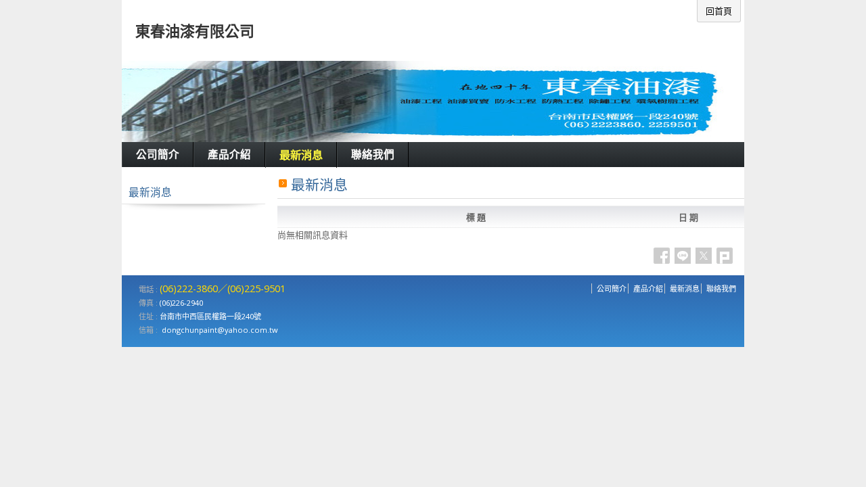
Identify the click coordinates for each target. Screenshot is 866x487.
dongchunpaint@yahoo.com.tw (220, 330)
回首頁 (719, 11)
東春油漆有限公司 (194, 30)
